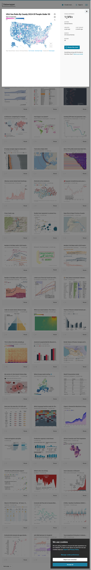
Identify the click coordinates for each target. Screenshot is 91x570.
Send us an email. (78, 54)
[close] (86, 11)
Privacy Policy (74, 549)
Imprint (65, 549)
